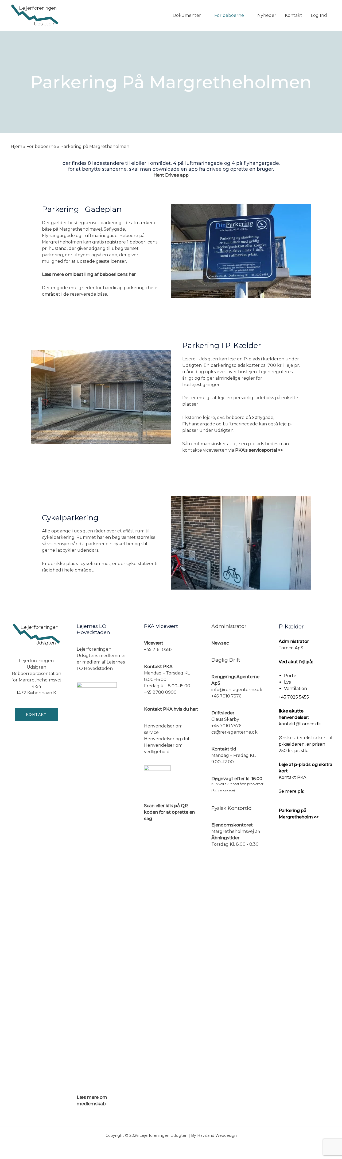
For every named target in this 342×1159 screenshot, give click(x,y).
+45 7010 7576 (226, 696)
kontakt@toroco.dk (300, 723)
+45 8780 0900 (160, 692)
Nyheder (266, 15)
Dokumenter (187, 15)
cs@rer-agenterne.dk (234, 732)
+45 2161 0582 (158, 649)
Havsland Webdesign (217, 1135)
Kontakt (293, 15)
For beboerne (229, 15)
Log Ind (319, 15)
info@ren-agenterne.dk (236, 689)
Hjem (16, 146)
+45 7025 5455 (294, 697)
